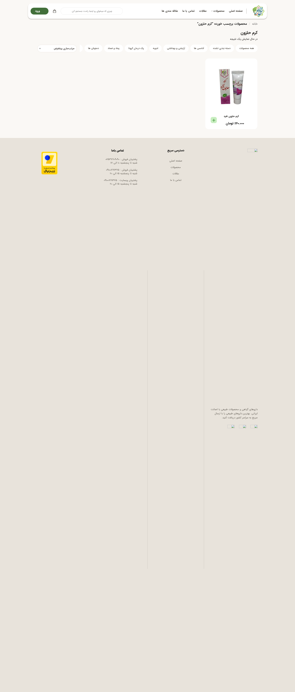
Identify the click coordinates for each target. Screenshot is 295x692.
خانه (255, 24)
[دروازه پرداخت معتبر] (49, 163)
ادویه (155, 48)
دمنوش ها (93, 48)
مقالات (203, 11)
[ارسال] (63, 11)
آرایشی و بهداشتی (176, 48)
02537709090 (112, 159)
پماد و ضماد (114, 48)
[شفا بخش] (258, 11)
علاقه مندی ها (170, 11)
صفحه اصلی (236, 11)
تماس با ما (188, 11)
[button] (54, 11)
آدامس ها (199, 48)
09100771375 (112, 170)
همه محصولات (246, 48)
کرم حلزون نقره (231, 116)
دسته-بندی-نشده (221, 48)
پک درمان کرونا (136, 48)
